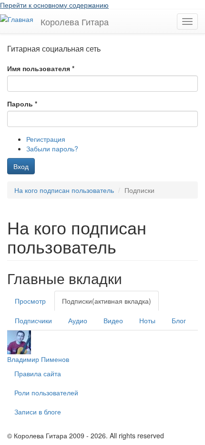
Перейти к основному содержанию (54, 5)
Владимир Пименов (38, 359)
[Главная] (16, 18)
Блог (179, 320)
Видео (113, 320)
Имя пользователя (40, 68)
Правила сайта (37, 373)
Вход (21, 166)
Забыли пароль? (52, 148)
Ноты (147, 320)
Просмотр (30, 301)
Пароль (22, 103)
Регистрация (45, 139)
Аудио (77, 320)
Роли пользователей (46, 392)
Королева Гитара (75, 21)
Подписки (106, 301)
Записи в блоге (37, 411)
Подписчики (33, 320)
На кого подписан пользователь (64, 190)
